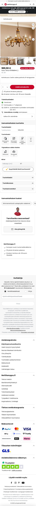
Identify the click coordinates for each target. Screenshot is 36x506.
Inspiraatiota (6, 401)
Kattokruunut (8, 19)
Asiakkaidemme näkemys (13, 457)
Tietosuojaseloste (7, 412)
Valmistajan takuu (7, 369)
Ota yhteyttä (6, 353)
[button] (4, 61)
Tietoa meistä (6, 379)
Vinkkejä (15, 401)
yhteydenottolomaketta (13, 328)
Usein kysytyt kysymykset (10, 347)
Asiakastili (4, 366)
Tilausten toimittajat (11, 445)
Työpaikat (5, 398)
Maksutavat (5, 363)
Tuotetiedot (7, 178)
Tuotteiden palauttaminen (11, 360)
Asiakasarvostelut (7, 395)
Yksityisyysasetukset (10, 486)
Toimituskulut (6, 357)
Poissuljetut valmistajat (27, 332)
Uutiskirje (4, 389)
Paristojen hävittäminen (10, 492)
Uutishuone (14, 398)
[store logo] (11, 4)
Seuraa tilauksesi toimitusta (11, 350)
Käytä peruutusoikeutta (11, 344)
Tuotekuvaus (8, 183)
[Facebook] (12, 483)
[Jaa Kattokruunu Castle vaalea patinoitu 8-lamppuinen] (33, 28)
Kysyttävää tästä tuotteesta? (19, 169)
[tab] (18, 354)
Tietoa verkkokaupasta (12, 407)
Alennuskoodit (6, 386)
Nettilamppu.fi (8, 375)
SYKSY (17, 11)
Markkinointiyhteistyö (9, 383)
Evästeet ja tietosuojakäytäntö (24, 489)
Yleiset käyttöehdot (8, 415)
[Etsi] (30, 4)
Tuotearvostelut (9, 189)
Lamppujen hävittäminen (26, 492)
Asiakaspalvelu (8, 340)
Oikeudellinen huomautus (10, 418)
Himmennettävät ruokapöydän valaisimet (16, 203)
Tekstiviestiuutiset (7, 392)
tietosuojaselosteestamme (17, 330)
